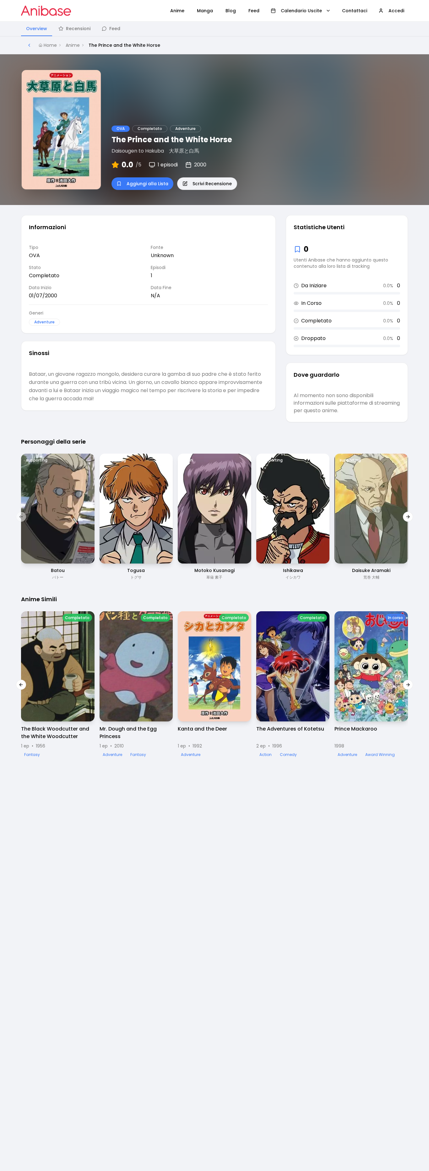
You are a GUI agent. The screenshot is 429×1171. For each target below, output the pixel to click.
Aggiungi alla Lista (147, 184)
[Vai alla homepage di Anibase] (46, 11)
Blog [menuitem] (230, 11)
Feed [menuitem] (253, 11)
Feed (114, 28)
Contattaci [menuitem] (354, 11)
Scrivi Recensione (212, 184)
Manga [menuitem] (205, 11)
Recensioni (78, 28)
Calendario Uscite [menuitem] (301, 11)
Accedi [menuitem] (396, 11)
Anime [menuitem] (177, 11)
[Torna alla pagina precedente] (29, 45)
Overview (36, 28)
